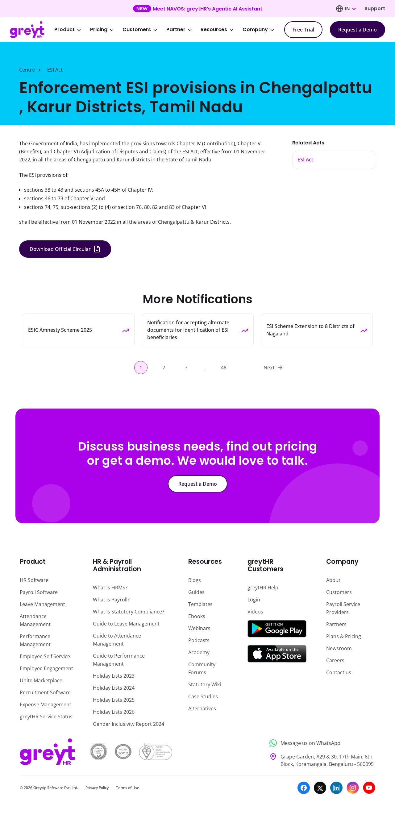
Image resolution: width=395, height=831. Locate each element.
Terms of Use (127, 787)
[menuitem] (71, 30)
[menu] (168, 30)
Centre (27, 69)
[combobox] (350, 8)
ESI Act (55, 69)
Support (374, 8)
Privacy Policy (97, 787)
